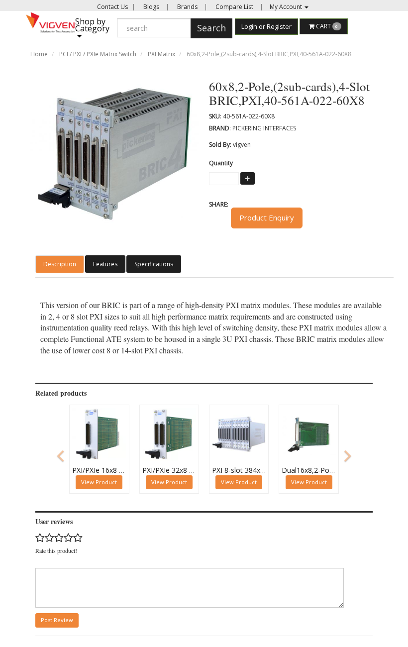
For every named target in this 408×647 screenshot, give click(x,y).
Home (39, 54)
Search (211, 28)
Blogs (150, 6)
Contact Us (112, 6)
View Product (99, 482)
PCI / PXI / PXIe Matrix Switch (97, 54)
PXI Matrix (161, 54)
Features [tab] (105, 264)
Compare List (233, 6)
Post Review (57, 620)
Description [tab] (59, 264)
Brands (187, 6)
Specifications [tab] (153, 264)
